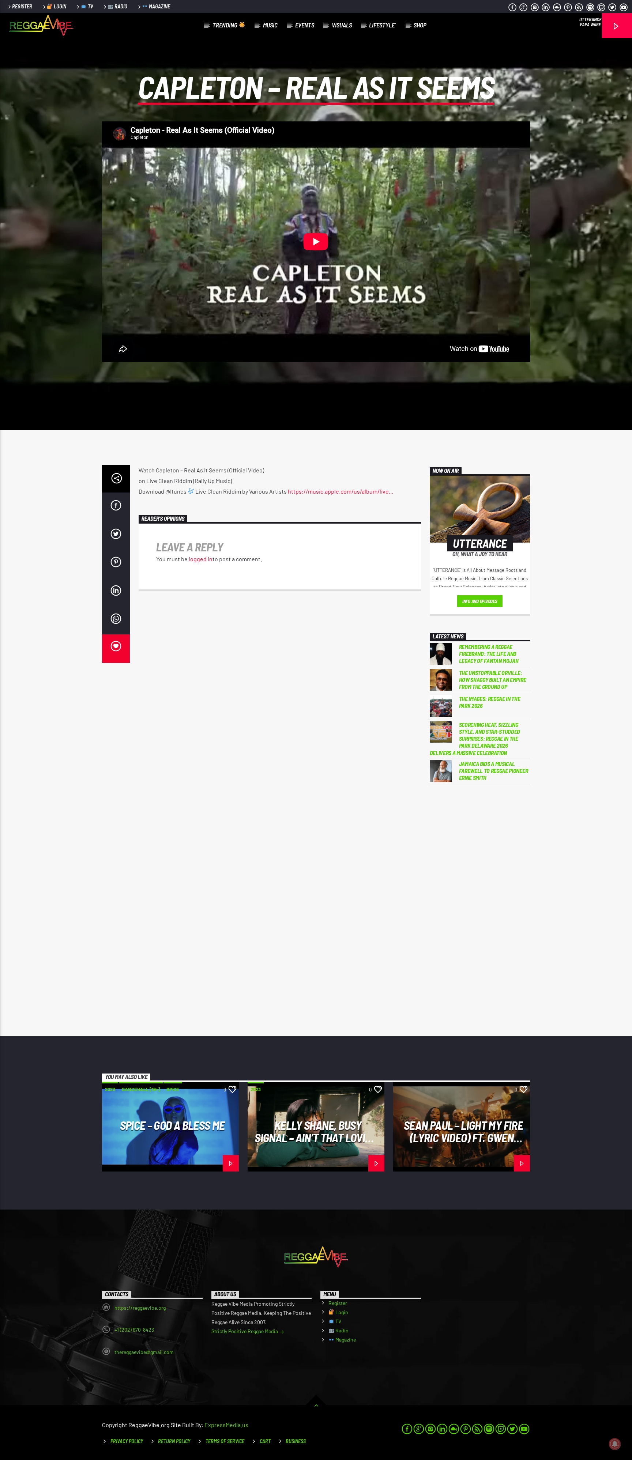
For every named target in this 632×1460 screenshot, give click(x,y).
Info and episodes (479, 601)
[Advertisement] (480, 910)
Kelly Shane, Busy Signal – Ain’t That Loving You (316, 1137)
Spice (172, 1089)
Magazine (159, 6)
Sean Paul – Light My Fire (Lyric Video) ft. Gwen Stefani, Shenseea (463, 1137)
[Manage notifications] (615, 1444)
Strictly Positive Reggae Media (245, 1331)
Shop (420, 25)
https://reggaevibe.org (140, 1308)
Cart (265, 1441)
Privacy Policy (126, 1441)
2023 (110, 1089)
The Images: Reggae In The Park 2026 (489, 702)
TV (90, 6)
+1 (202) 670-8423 (134, 1330)
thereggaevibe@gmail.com (144, 1352)
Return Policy (174, 1441)
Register (22, 6)
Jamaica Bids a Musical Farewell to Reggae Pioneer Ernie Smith (493, 770)
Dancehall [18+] (141, 1089)
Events (304, 25)
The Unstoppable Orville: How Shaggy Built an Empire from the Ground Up (492, 679)
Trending (225, 25)
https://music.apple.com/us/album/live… (341, 491)
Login (59, 6)
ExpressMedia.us (226, 1424)
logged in (200, 558)
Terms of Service (225, 1441)
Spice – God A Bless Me (172, 1125)
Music (270, 25)
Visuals (342, 25)
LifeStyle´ (382, 25)
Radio (120, 6)
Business (296, 1441)
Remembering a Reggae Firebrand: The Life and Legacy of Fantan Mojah (489, 653)
